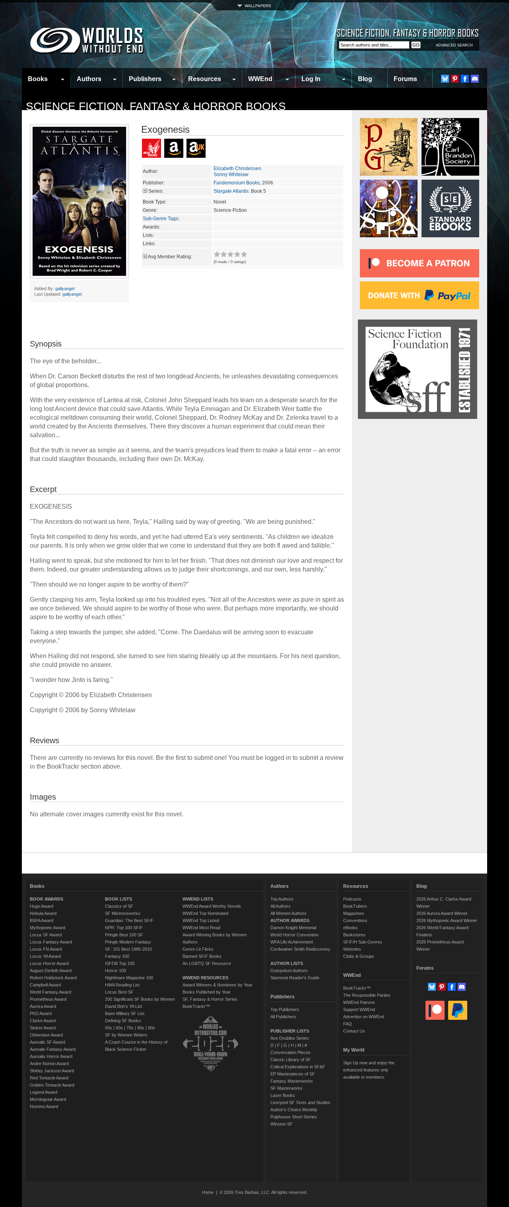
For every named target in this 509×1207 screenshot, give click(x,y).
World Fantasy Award (50, 992)
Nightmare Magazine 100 (129, 977)
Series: (155, 191)
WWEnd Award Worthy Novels (212, 906)
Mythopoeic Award (47, 927)
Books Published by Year (207, 992)
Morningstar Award (48, 1099)
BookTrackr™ (196, 1006)
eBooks (350, 927)
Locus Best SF (119, 992)
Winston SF (281, 1124)
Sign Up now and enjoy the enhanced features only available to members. (368, 1069)
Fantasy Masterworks (291, 1081)
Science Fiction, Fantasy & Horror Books (156, 106)
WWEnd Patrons (359, 1002)
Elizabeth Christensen (237, 168)
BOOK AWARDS (46, 899)
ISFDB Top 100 (119, 963)
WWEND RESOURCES (205, 977)
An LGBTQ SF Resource (207, 963)
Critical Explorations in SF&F (297, 1066)
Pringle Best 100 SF (124, 934)
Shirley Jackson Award (52, 1070)
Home (208, 1192)
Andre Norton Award (49, 1063)
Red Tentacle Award (49, 1077)
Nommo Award (44, 1106)
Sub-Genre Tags (160, 218)
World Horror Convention (294, 934)
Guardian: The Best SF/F (129, 920)
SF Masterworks (286, 1088)
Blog (365, 79)
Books (38, 79)
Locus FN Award (46, 949)
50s (108, 1027)
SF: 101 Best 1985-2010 (128, 949)
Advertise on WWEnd (363, 1016)
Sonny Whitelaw (231, 174)
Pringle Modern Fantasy (128, 942)
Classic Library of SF (290, 1059)
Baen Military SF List (124, 1013)
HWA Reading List (122, 984)
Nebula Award (43, 913)
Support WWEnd (359, 1009)
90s (151, 1027)
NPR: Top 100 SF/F (124, 927)
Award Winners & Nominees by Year (218, 984)
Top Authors (281, 899)
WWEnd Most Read (201, 927)
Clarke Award (43, 1020)
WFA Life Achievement (291, 942)
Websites (352, 949)
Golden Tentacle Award (52, 1085)
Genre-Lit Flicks (198, 949)
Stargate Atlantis (231, 191)
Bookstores (354, 934)
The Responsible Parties (366, 995)
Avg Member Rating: (170, 257)
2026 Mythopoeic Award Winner (446, 920)
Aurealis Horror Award (51, 1056)
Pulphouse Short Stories (293, 1116)
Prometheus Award (48, 999)
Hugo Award (41, 906)
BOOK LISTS (118, 899)
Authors (89, 79)
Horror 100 (115, 970)
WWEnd (260, 79)
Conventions (355, 920)
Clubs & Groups (358, 956)
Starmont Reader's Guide (294, 977)
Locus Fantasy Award (51, 942)
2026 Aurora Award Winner (442, 913)
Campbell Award (45, 984)
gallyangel (64, 288)
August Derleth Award (51, 970)
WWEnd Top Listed (201, 920)
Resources (204, 79)
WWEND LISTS (198, 899)
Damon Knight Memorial (293, 927)
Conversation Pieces (290, 1052)
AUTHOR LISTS (286, 963)
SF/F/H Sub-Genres (362, 942)
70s (130, 1027)
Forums (405, 79)
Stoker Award (43, 1027)
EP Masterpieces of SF (292, 1073)
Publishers (145, 79)
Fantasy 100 (117, 956)
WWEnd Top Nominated (205, 913)
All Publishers (283, 1016)
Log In (311, 79)
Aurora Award (43, 1006)
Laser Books (282, 1095)
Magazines (353, 913)
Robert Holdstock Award (53, 977)
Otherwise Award (46, 1035)
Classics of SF (119, 906)
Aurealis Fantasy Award (53, 1049)
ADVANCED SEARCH (454, 45)
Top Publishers (284, 1009)
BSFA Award (41, 920)
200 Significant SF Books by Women (140, 999)
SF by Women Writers (126, 1035)
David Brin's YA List (123, 1006)
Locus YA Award (45, 956)
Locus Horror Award (49, 963)
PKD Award (41, 1013)
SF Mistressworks (122, 913)
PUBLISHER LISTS (289, 1031)
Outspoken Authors (289, 970)
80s (140, 1027)
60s (119, 1027)
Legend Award (43, 1092)
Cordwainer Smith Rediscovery (300, 949)
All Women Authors (288, 913)
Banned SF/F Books (202, 956)
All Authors (280, 906)
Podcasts (352, 899)
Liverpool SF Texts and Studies (300, 1102)
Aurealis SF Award (47, 1042)
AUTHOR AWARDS (289, 920)
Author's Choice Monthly (293, 1109)
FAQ (347, 1023)
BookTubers (355, 906)
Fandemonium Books (237, 183)
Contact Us (354, 1031)
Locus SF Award (46, 934)
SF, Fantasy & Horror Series (210, 999)
